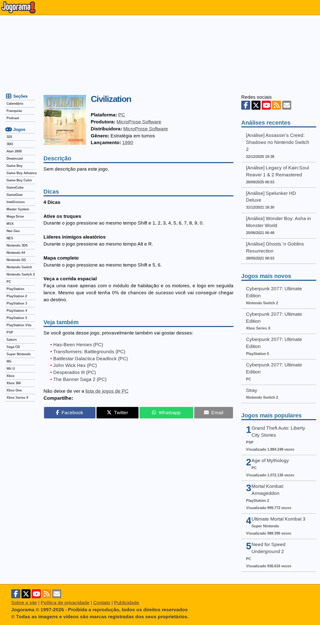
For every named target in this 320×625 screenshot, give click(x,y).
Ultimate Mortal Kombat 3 (279, 519)
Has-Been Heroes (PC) (78, 344)
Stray (251, 390)
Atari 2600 (14, 151)
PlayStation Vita (18, 325)
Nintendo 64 (15, 253)
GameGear (14, 195)
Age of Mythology (270, 460)
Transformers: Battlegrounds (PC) (89, 351)
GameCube (15, 187)
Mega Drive (15, 216)
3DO (9, 144)
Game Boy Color (19, 180)
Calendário (14, 103)
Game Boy (14, 166)
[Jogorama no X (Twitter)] (256, 105)
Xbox (10, 376)
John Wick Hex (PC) (75, 365)
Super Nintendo (18, 354)
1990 (127, 142)
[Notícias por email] (286, 105)
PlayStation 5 (16, 318)
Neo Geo (13, 231)
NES (9, 238)
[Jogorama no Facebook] (245, 105)
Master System (17, 209)
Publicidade (126, 602)
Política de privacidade (65, 602)
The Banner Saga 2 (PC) (79, 379)
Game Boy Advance (20, 173)
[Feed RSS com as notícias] (276, 105)
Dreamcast (14, 158)
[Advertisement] (160, 53)
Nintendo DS (16, 260)
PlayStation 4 (16, 310)
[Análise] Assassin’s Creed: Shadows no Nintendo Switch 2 (277, 142)
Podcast (12, 118)
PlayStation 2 (16, 296)
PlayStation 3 (16, 303)
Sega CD (13, 347)
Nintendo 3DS (17, 245)
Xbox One (14, 390)
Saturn (11, 339)
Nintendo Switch (19, 267)
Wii (9, 361)
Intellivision (15, 202)
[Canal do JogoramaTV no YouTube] (266, 105)
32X (9, 137)
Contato (101, 602)
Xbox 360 (13, 383)
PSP (9, 332)
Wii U (10, 368)
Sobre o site (24, 602)
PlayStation (15, 289)
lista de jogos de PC (107, 391)
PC (121, 114)
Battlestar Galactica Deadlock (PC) (90, 358)
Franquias (14, 111)
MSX (10, 224)
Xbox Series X (17, 397)
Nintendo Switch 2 (20, 274)
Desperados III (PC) (74, 372)
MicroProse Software (138, 121)
